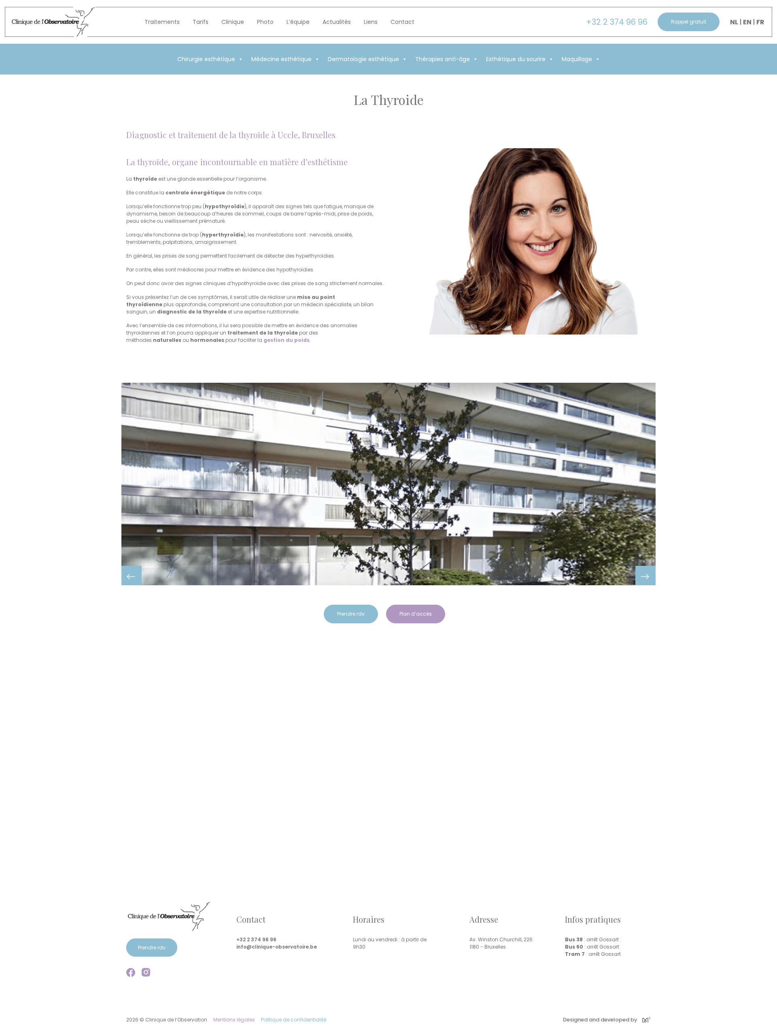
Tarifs (200, 22)
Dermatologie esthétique (363, 59)
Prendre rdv (351, 613)
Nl (734, 22)
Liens (371, 22)
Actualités (337, 22)
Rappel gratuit (688, 21)
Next (645, 575)
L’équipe (298, 22)
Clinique (232, 22)
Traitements (162, 22)
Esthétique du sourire (516, 59)
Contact (402, 22)
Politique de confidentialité (293, 1019)
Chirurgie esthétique (206, 59)
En (747, 22)
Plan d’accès (415, 613)
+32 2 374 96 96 (617, 22)
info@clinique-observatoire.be (276, 946)
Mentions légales (234, 1019)
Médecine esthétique (281, 59)
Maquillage (577, 59)
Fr (760, 22)
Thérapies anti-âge (442, 59)
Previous (131, 575)
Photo (265, 22)
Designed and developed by (600, 1019)
